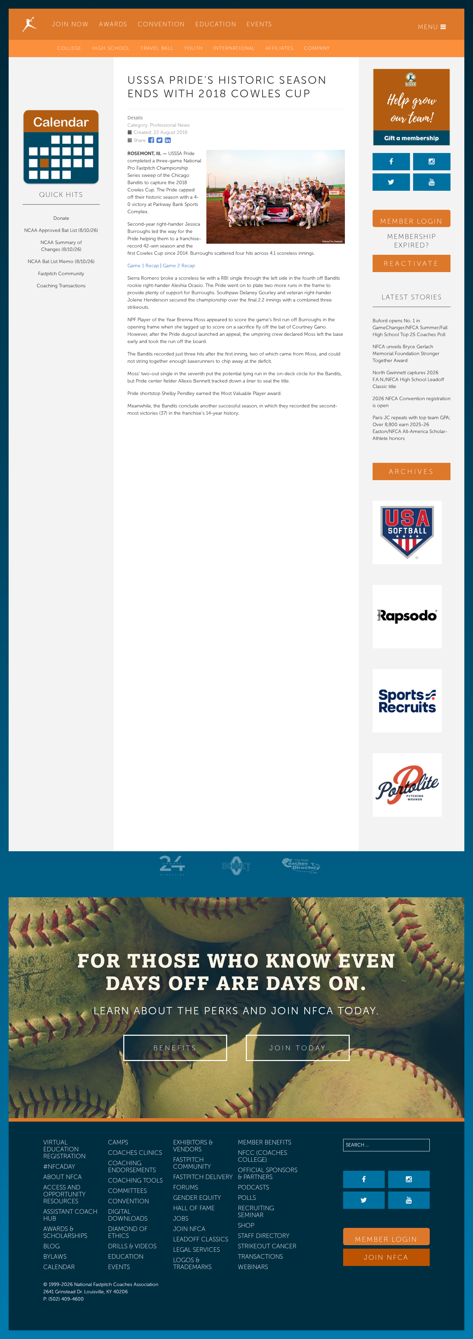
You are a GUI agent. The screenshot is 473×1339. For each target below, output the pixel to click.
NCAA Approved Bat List (50, 230)
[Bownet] (236, 865)
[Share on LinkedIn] (168, 140)
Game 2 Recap (179, 266)
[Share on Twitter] (159, 140)
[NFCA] (29, 24)
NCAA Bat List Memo (51, 261)
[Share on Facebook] (151, 140)
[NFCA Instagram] (431, 161)
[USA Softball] (411, 532)
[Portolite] (411, 785)
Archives (411, 471)
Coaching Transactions (61, 286)
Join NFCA (386, 1257)
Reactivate (411, 263)
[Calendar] (61, 147)
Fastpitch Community (61, 274)
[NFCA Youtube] (431, 182)
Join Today (298, 1048)
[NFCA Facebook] (391, 161)
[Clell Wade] (301, 865)
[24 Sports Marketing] (172, 865)
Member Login (411, 221)
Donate (61, 218)
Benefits (175, 1048)
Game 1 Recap (143, 266)
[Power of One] (411, 107)
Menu (429, 27)
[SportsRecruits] (411, 701)
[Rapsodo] (411, 616)
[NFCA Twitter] (391, 182)
